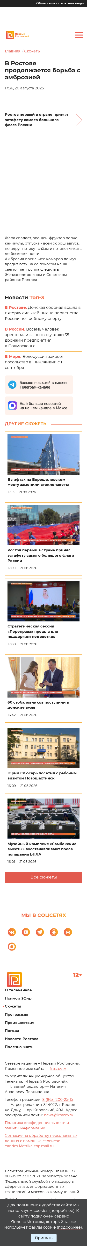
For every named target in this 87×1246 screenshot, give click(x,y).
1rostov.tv (58, 1069)
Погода (12, 1031)
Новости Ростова (21, 1039)
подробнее (62, 1211)
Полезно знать (19, 1047)
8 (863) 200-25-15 (57, 1100)
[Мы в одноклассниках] (54, 932)
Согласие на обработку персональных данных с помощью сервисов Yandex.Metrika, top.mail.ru (41, 1141)
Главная (13, 51)
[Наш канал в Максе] (12, 947)
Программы (16, 1014)
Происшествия (19, 1023)
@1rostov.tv (58, 1115)
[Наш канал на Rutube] (68, 932)
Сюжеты (32, 51)
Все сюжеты (43, 877)
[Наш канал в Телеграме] (40, 932)
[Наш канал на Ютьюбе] (26, 932)
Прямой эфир (18, 998)
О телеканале (18, 990)
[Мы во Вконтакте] (12, 932)
